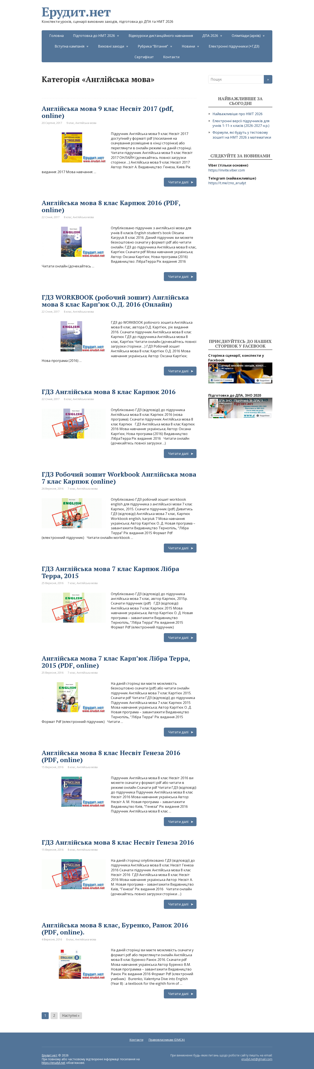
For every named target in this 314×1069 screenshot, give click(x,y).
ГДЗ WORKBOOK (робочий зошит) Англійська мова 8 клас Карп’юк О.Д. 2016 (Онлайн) (115, 301)
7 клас (71, 488)
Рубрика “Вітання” (153, 46)
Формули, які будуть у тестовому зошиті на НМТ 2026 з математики (242, 134)
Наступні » (70, 1015)
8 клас (68, 217)
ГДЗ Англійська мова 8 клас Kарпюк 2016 (109, 391)
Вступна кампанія (69, 46)
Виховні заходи (111, 46)
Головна (56, 35)
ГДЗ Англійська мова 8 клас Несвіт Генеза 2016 (118, 842)
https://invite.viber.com (226, 170)
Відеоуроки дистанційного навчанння (161, 35)
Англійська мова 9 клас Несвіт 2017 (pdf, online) (107, 112)
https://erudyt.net (53, 1063)
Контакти (171, 57)
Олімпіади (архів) (246, 35)
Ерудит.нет (76, 11)
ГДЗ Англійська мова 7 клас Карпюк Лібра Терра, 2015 (110, 572)
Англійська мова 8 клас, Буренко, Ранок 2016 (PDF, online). (115, 928)
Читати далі (178, 182)
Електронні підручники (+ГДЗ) (234, 46)
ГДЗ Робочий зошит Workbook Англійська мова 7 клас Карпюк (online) (119, 478)
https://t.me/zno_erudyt (227, 183)
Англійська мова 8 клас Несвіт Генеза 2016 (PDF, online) (111, 756)
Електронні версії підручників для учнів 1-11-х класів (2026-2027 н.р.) (241, 123)
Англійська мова (85, 123)
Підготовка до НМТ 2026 (94, 35)
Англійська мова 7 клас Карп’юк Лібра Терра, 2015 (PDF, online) (116, 662)
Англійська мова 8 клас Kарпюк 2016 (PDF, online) (111, 206)
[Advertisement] (240, 262)
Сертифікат (144, 57)
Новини (188, 46)
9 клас (70, 123)
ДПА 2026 (210, 35)
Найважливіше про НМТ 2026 (238, 114)
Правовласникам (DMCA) (166, 1040)
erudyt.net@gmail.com (256, 1059)
